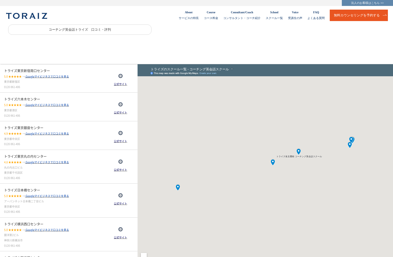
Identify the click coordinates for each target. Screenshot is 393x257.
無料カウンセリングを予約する (357, 15)
